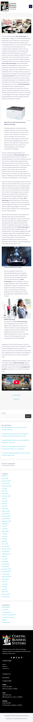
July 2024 (4, 498)
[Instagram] (16, 657)
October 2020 (6, 574)
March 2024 (5, 508)
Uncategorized (6, 622)
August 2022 (5, 531)
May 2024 (4, 503)
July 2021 (4, 556)
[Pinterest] (21, 657)
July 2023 (4, 526)
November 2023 (6, 516)
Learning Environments (8, 617)
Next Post (16, 399)
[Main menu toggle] (30, 6)
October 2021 (5, 551)
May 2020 (4, 586)
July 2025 (4, 488)
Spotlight (4, 620)
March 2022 (5, 544)
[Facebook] (11, 657)
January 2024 (5, 514)
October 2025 (5, 483)
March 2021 (5, 561)
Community (5, 610)
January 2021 (5, 566)
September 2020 (6, 576)
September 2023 (6, 521)
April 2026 (4, 476)
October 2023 (5, 519)
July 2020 (4, 581)
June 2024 (5, 501)
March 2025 (5, 493)
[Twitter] (14, 657)
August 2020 (5, 579)
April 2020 (4, 589)
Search (4, 413)
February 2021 (5, 564)
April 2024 (4, 506)
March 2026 (5, 478)
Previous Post (16, 395)
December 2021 (6, 549)
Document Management (9, 615)
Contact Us (5, 668)
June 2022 (4, 536)
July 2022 (4, 534)
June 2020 (5, 584)
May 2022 (4, 539)
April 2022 (4, 541)
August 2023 (5, 524)
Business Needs (6, 607)
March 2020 (5, 591)
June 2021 (4, 559)
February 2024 (6, 511)
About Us (4, 666)
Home (4, 664)
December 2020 (6, 569)
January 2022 (5, 546)
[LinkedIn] (19, 657)
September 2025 (6, 486)
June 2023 (4, 529)
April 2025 (4, 491)
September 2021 (6, 554)
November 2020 (6, 571)
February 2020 (6, 594)
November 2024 (6, 496)
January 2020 (5, 597)
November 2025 (6, 481)
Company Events (6, 612)
